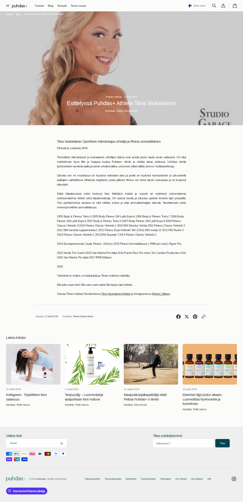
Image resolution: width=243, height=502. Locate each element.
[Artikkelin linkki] (33, 377)
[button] (8, 6)
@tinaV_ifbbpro (161, 293)
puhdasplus (41, 479)
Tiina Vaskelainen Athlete (116, 293)
